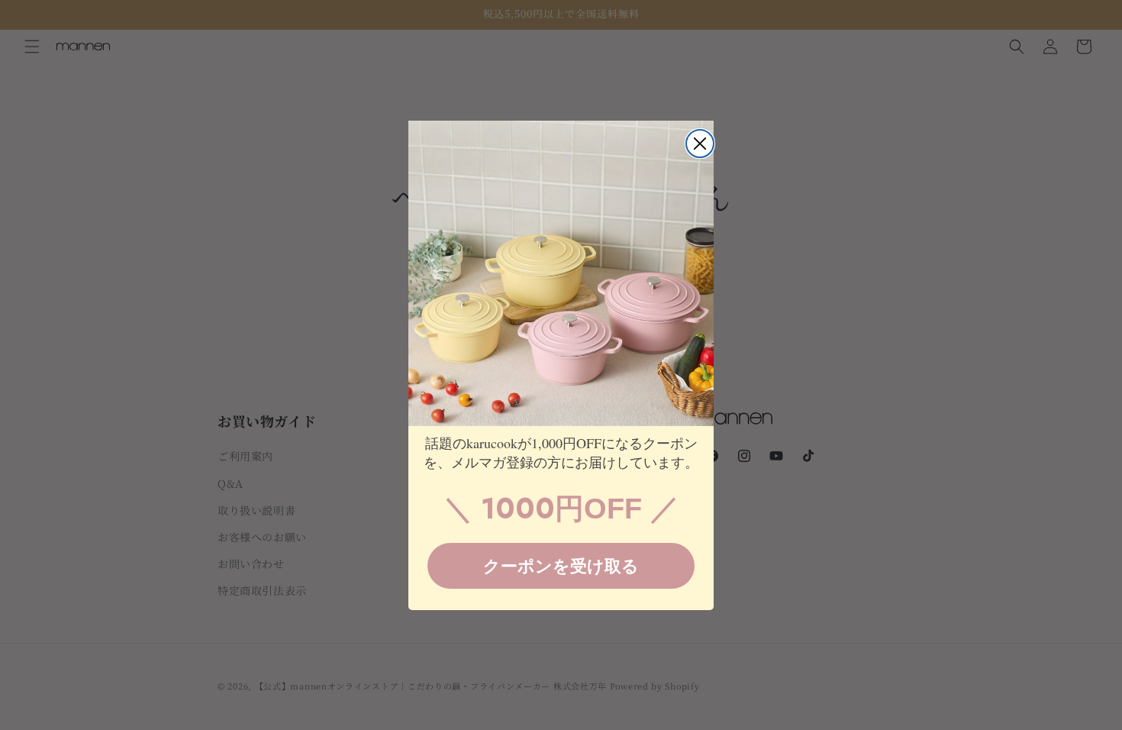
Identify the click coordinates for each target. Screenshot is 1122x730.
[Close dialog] (700, 143)
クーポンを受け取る (561, 565)
